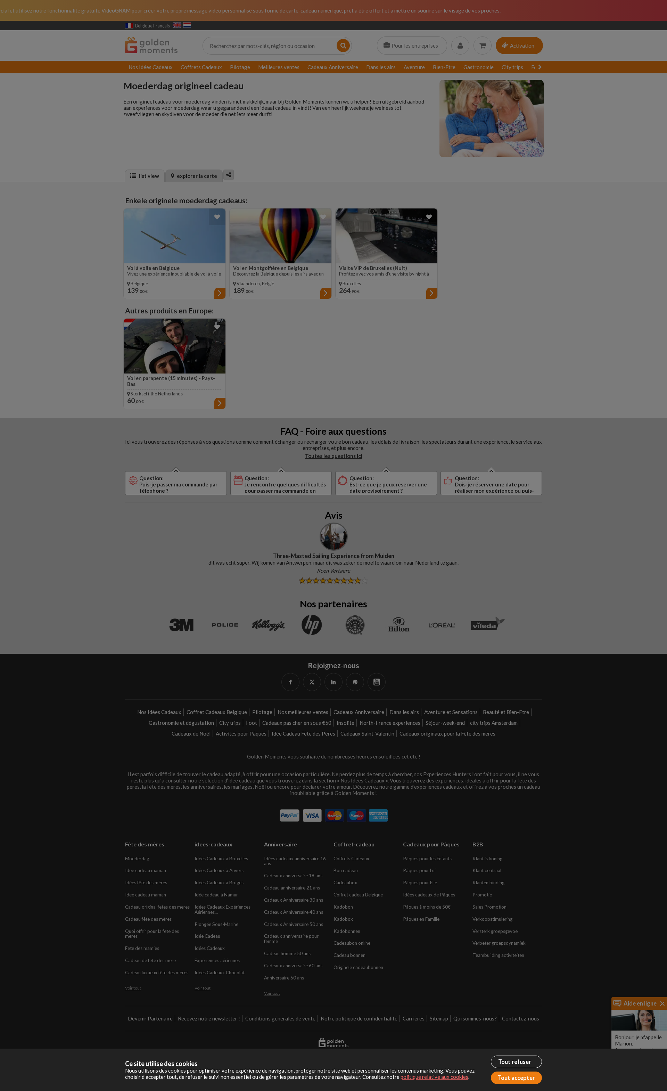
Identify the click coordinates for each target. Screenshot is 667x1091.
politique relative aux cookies (434, 1077)
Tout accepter (516, 1077)
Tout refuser (514, 1061)
